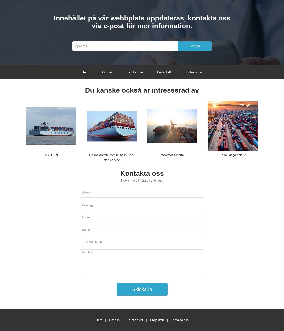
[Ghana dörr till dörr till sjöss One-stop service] (112, 127)
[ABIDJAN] (51, 127)
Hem (85, 72)
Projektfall (164, 72)
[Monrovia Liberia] (172, 127)
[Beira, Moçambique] (233, 127)
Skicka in (142, 289)
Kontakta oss (193, 72)
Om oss (107, 72)
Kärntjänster (135, 72)
